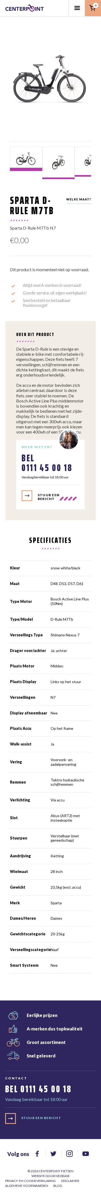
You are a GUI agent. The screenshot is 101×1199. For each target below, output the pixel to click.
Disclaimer (70, 1181)
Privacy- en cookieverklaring (30, 1181)
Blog (57, 1186)
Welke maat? (78, 199)
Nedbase (62, 1176)
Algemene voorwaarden (26, 1186)
